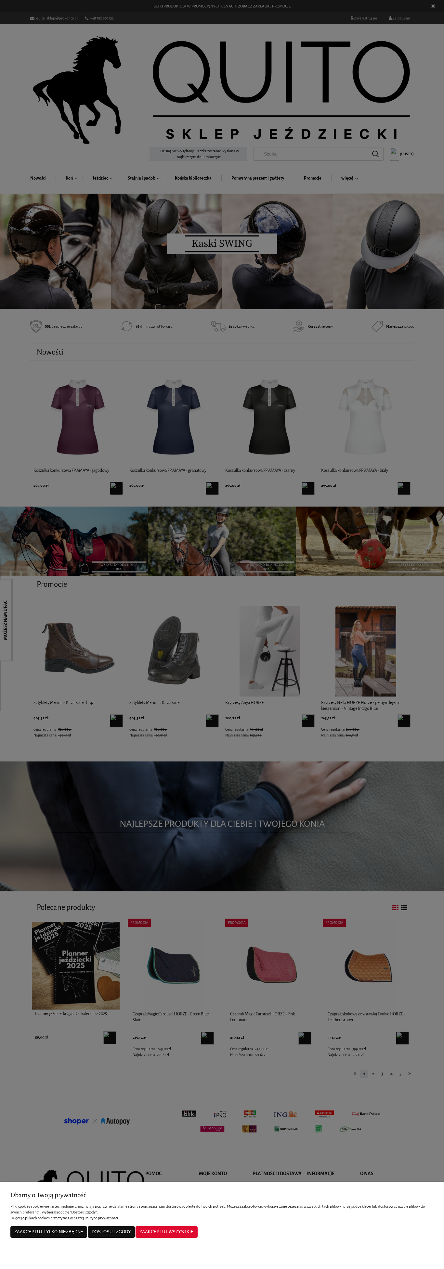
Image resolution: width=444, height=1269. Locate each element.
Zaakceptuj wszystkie (166, 1231)
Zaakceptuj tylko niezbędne (48, 1231)
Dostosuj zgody (111, 1231)
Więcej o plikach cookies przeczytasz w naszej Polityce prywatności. (64, 1218)
